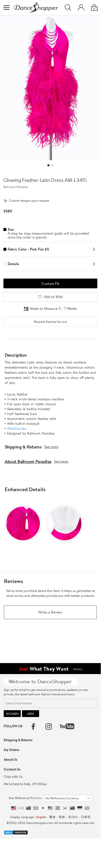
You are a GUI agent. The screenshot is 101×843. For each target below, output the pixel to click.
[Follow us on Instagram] (48, 726)
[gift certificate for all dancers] (50, 668)
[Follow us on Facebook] (33, 726)
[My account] (81, 8)
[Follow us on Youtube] (67, 726)
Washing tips (16, 428)
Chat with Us (13, 776)
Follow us (13, 726)
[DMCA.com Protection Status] (16, 832)
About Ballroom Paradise (28, 461)
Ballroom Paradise (15, 187)
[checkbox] (50, 322)
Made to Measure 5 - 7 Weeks (53, 308)
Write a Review (50, 612)
